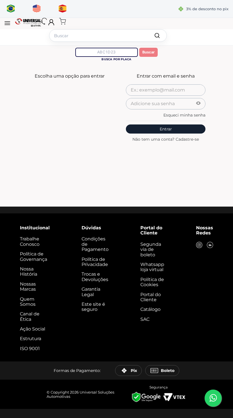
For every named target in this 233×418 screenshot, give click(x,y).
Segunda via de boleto (150, 249)
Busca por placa (116, 59)
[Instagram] (199, 245)
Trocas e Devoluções (95, 276)
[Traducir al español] (62, 8)
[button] (7, 23)
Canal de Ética (29, 316)
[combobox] (108, 35)
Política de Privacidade (95, 262)
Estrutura (30, 338)
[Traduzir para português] (11, 8)
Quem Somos (28, 301)
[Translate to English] (36, 8)
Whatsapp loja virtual (152, 267)
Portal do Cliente (150, 297)
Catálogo (150, 309)
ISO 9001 (30, 348)
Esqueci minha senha (184, 115)
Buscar (148, 52)
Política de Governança (33, 256)
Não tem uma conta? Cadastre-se (165, 139)
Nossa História (28, 271)
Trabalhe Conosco (29, 241)
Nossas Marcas (28, 286)
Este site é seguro (93, 306)
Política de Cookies (152, 282)
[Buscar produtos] (157, 35)
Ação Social (32, 329)
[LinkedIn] (210, 245)
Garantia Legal (91, 291)
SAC (144, 319)
